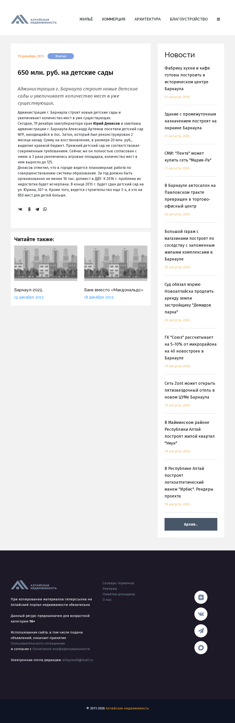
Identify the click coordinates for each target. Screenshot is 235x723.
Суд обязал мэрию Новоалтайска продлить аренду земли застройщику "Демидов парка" (189, 302)
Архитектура (147, 19)
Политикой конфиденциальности (61, 649)
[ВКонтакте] (21, 209)
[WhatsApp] (45, 209)
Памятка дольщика (119, 594)
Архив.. (191, 524)
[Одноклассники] (30, 209)
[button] (218, 19)
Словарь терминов (118, 583)
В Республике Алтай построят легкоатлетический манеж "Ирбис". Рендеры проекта (189, 486)
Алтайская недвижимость (127, 708)
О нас (107, 600)
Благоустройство (189, 19)
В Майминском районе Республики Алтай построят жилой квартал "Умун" (190, 436)
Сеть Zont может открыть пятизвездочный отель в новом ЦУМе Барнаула (190, 394)
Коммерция (113, 19)
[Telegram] (37, 209)
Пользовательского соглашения (38, 643)
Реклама (110, 589)
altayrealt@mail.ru (77, 660)
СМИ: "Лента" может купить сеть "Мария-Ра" (188, 160)
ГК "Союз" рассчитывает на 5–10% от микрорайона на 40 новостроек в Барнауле (191, 351)
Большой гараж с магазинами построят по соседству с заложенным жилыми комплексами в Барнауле (190, 249)
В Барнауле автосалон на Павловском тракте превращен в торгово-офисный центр (190, 199)
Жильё (86, 19)
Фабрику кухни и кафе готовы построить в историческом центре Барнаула (187, 82)
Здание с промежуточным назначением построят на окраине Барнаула (191, 125)
